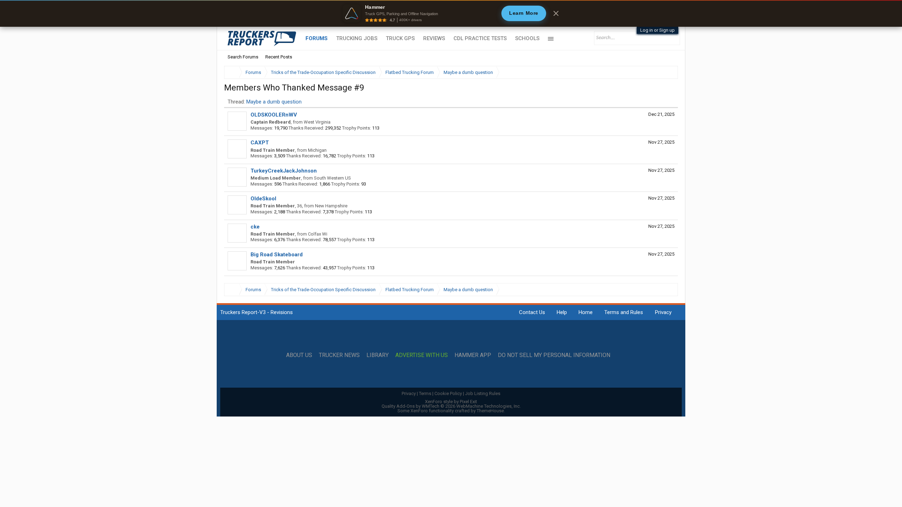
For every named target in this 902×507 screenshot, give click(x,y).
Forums (316, 38)
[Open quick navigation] (668, 72)
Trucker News (339, 355)
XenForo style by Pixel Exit (451, 401)
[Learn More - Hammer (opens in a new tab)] (451, 13)
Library (377, 355)
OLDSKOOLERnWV (274, 115)
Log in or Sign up (657, 30)
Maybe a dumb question (274, 102)
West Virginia (317, 122)
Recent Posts (278, 57)
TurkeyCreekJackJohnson (284, 171)
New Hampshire (331, 205)
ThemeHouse (490, 410)
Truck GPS (400, 38)
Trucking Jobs (356, 38)
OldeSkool (263, 198)
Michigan (317, 150)
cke (255, 227)
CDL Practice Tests (480, 38)
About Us (299, 355)
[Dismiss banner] (556, 13)
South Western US (332, 178)
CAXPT (260, 142)
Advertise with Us (421, 355)
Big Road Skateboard (277, 254)
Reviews (434, 38)
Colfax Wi (317, 234)
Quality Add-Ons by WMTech (451, 406)
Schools (527, 38)
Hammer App (473, 355)
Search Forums (243, 57)
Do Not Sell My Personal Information (554, 355)
